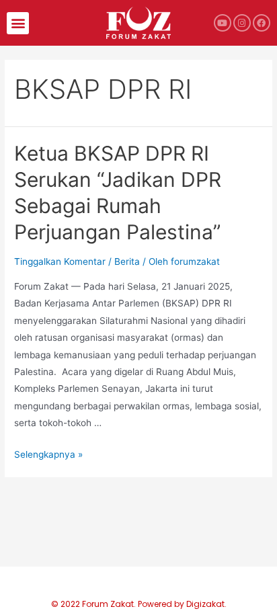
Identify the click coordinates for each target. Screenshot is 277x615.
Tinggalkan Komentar (60, 261)
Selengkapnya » (48, 454)
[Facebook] (261, 23)
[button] (18, 23)
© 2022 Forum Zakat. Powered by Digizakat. (139, 604)
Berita (127, 261)
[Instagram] (242, 23)
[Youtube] (222, 23)
